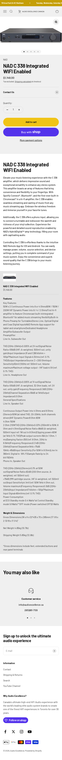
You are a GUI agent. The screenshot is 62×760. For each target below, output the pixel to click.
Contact (7, 669)
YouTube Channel (11, 686)
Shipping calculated (23, 81)
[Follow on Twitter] (13, 732)
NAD (5, 59)
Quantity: (7, 103)
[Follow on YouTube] (30, 732)
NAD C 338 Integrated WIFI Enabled (20, 286)
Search (6, 680)
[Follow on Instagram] (21, 732)
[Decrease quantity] (7, 110)
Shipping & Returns (12, 675)
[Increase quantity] (19, 110)
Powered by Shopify (33, 751)
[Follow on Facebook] (5, 732)
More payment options (31, 140)
